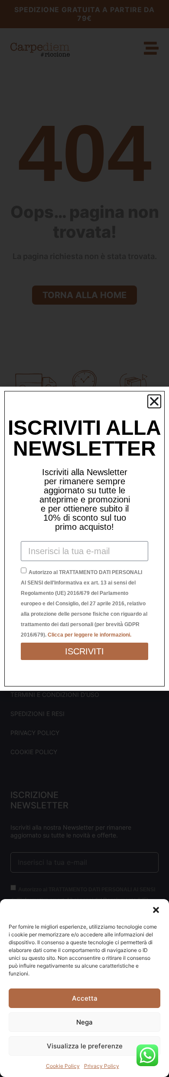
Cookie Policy (63, 1066)
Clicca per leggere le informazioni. (89, 635)
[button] (156, 910)
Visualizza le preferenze (85, 1046)
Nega (84, 1022)
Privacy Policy (101, 1066)
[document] (84, 538)
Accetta (85, 998)
